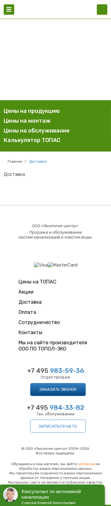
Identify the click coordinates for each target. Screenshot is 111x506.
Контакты (30, 332)
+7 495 (55, 370)
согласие (86, 464)
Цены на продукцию (32, 111)
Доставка (30, 302)
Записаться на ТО (58, 426)
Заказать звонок (57, 389)
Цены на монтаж (27, 120)
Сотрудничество (39, 322)
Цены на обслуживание (37, 130)
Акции (26, 292)
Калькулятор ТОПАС (32, 140)
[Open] (9, 9)
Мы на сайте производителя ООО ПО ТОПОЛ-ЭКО (52, 346)
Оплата (27, 312)
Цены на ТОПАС (37, 282)
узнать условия (55, 82)
